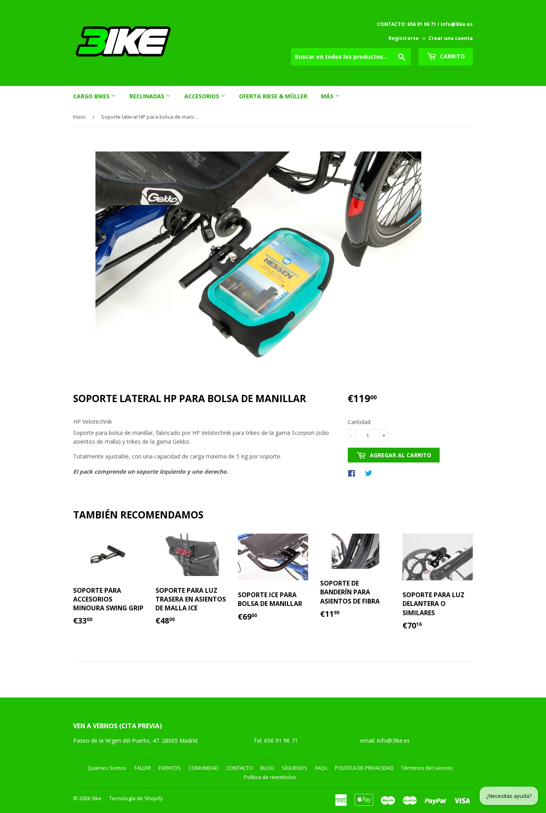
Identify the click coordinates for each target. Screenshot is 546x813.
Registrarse (404, 38)
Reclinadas (148, 96)
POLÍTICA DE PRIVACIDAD (364, 767)
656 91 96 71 (281, 740)
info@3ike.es (393, 740)
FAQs (321, 767)
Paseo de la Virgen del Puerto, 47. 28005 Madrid (135, 740)
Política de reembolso (270, 777)
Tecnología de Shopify (136, 798)
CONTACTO (239, 767)
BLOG (267, 767)
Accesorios (202, 96)
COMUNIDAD (203, 767)
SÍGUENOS (294, 767)
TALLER (142, 767)
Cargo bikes (92, 96)
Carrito (451, 56)
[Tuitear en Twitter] (370, 472)
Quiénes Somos (107, 767)
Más (328, 96)
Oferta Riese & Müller (273, 96)
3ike (97, 798)
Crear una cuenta (450, 38)
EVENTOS (169, 767)
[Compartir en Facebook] (353, 472)
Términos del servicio (427, 767)
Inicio (79, 116)
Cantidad (359, 422)
